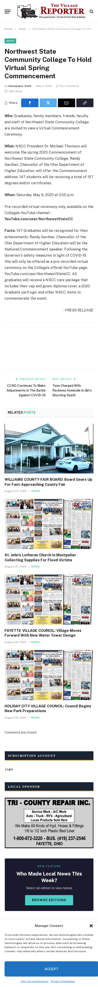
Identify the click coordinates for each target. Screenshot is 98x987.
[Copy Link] (85, 103)
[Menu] (7, 11)
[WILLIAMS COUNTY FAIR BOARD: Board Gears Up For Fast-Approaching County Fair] (49, 448)
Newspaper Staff (19, 86)
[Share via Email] (66, 103)
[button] (91, 926)
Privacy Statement (63, 981)
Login (9, 769)
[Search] (91, 11)
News (10, 41)
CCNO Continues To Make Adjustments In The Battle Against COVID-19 (26, 390)
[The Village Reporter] (51, 11)
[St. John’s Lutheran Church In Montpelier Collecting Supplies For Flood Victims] (49, 524)
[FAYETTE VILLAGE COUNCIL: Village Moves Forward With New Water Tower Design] (49, 599)
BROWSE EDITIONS (49, 900)
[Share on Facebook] (30, 103)
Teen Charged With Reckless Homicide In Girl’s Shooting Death (72, 390)
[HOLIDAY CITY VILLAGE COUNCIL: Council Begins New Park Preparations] (49, 675)
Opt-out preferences (35, 981)
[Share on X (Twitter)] (48, 103)
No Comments (69, 86)
